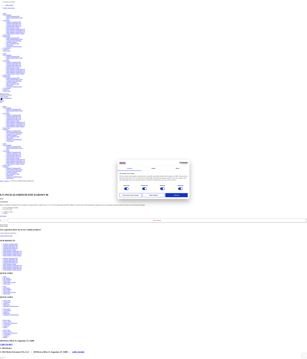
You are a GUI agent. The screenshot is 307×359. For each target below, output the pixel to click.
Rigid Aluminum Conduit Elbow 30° (15, 32)
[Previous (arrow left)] (0, 358)
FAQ (7, 19)
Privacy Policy (7, 51)
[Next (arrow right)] (2, 358)
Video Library (10, 141)
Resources (5, 129)
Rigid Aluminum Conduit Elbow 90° (15, 29)
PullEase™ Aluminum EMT (13, 22)
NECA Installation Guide (12, 43)
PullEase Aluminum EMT (13, 16)
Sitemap (5, 327)
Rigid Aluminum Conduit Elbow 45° (15, 30)
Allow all (176, 195)
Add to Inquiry (157, 220)
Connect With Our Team (9, 282)
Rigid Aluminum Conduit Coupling (15, 33)
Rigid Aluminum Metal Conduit (14, 17)
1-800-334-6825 (6, 344)
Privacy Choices (7, 321)
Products (6, 181)
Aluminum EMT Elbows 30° (13, 26)
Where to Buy (6, 35)
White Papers (9, 45)
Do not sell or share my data (130, 195)
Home (4, 13)
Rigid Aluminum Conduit (12, 27)
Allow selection (153, 195)
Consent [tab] (129, 168)
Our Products (6, 20)
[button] (6, 95)
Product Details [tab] (4, 225)
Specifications (6, 36)
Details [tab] (153, 168)
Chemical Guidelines (11, 42)
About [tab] (177, 168)
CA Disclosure (7, 48)
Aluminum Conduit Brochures (14, 46)
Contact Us (6, 49)
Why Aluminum (7, 15)
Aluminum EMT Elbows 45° (13, 25)
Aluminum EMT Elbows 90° (13, 23)
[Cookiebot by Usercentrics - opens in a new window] (181, 163)
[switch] (144, 188)
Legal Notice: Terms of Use (10, 323)
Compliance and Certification (13, 40)
